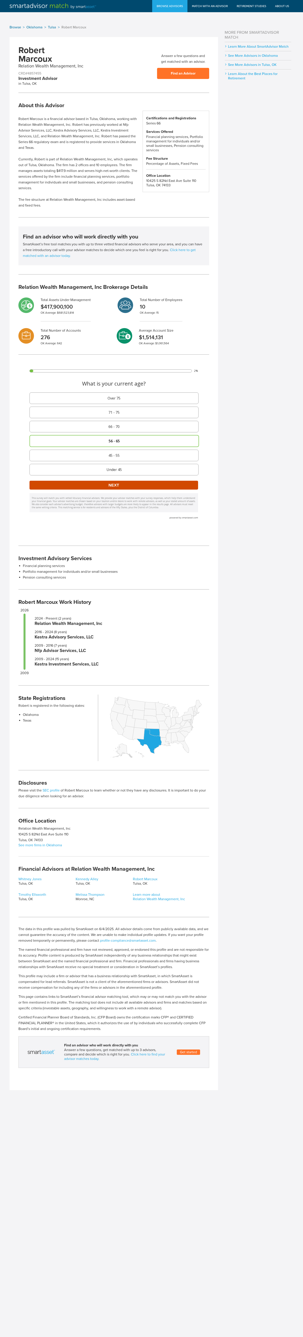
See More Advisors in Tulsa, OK (252, 65)
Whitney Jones (29, 879)
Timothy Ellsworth (32, 894)
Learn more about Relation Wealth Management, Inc (159, 896)
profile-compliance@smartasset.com (128, 940)
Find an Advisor (183, 73)
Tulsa (52, 27)
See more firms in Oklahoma (40, 845)
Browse (15, 27)
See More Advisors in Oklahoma (253, 55)
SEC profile (51, 790)
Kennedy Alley (87, 879)
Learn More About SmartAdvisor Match (258, 46)
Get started (188, 1052)
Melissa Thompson (90, 894)
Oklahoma (34, 27)
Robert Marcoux (145, 879)
